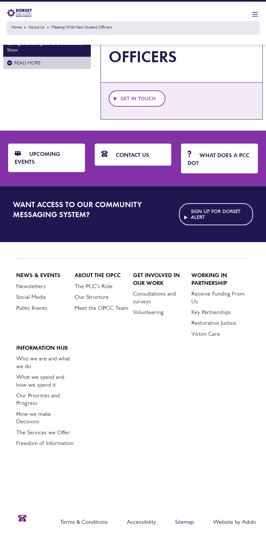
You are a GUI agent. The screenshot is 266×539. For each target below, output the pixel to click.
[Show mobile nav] (255, 14)
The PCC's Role (94, 286)
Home (16, 27)
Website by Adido (234, 522)
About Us (37, 27)
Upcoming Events (37, 157)
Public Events (31, 308)
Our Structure (92, 297)
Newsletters (31, 286)
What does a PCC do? (218, 159)
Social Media (31, 297)
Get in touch (138, 98)
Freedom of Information (45, 443)
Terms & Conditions (84, 522)
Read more (27, 62)
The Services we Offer (43, 432)
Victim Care (205, 334)
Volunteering (148, 312)
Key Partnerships (211, 312)
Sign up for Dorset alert (216, 214)
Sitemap (184, 522)
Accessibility (141, 522)
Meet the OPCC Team (101, 308)
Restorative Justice (213, 323)
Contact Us (131, 154)
